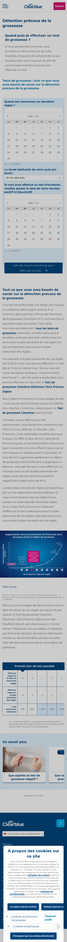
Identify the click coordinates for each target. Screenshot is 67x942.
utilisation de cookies (39, 875)
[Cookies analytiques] (9, 927)
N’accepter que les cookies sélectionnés (33, 936)
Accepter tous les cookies (23, 907)
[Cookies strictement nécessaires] (9, 917)
